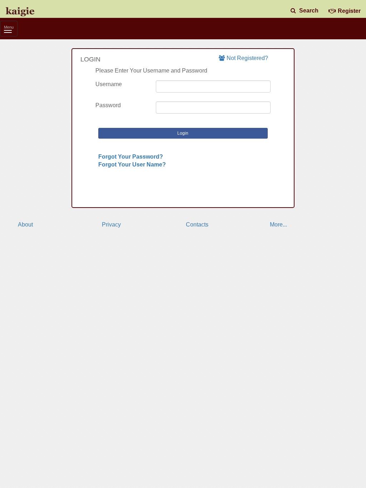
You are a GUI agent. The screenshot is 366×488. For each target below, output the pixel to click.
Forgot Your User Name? (132, 164)
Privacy (111, 224)
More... (278, 224)
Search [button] (308, 11)
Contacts (197, 224)
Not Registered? (247, 58)
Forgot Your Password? (130, 157)
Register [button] (349, 11)
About (25, 224)
